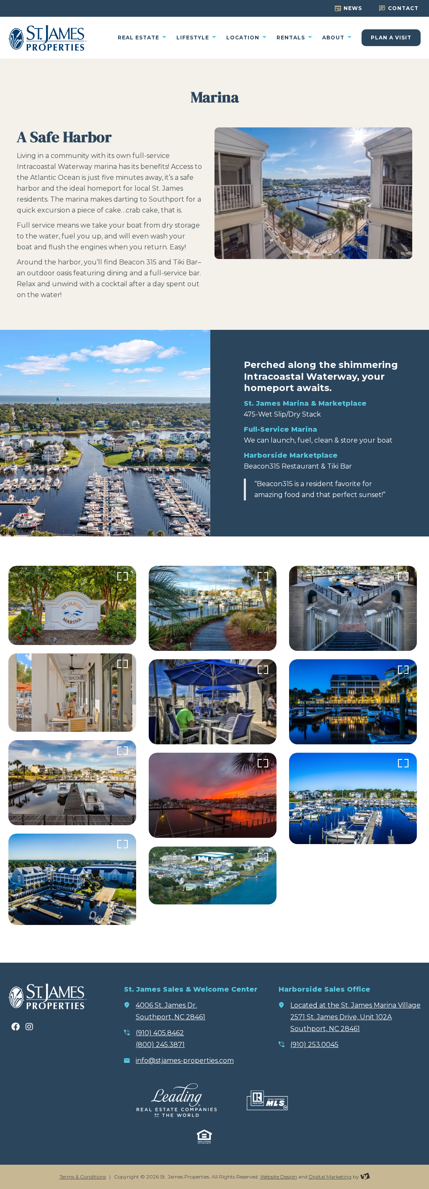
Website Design (278, 1176)
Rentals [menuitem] (292, 37)
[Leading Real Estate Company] (177, 1100)
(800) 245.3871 (160, 1045)
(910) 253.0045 (314, 1045)
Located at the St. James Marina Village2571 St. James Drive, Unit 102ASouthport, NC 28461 (355, 1017)
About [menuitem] (334, 37)
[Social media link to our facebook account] (15, 1027)
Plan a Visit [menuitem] (391, 37)
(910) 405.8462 (160, 1033)
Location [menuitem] (243, 37)
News (353, 8)
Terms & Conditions (82, 1176)
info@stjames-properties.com (185, 1061)
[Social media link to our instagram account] (29, 1027)
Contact (403, 8)
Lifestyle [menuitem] (193, 37)
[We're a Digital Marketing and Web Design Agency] (365, 1176)
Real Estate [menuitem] (139, 37)
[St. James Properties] (47, 38)
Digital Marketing (330, 1176)
